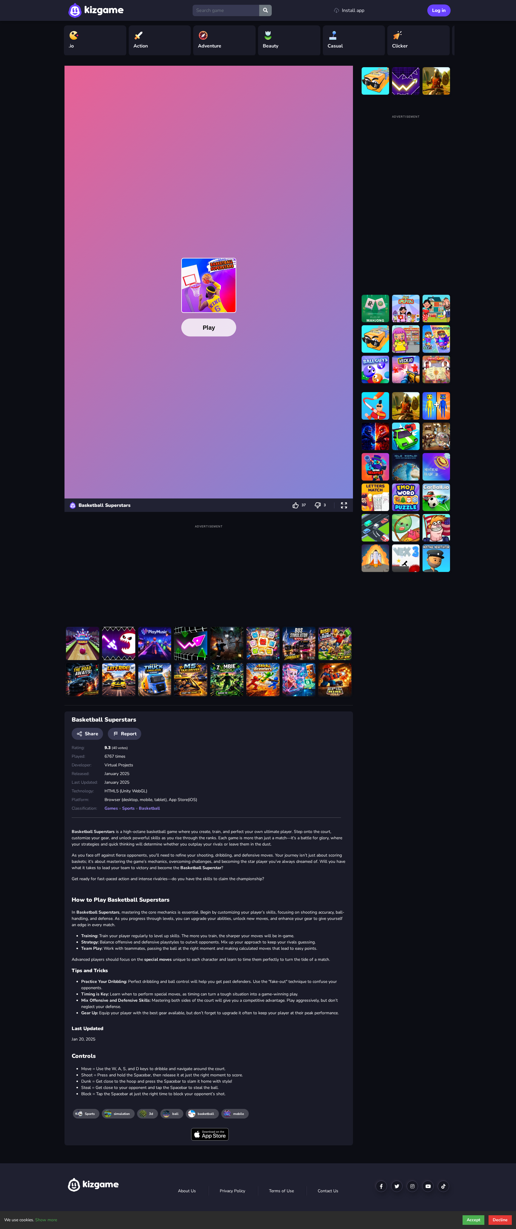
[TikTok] (443, 1186)
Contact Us (328, 1191)
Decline (500, 1220)
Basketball (149, 808)
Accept (473, 1220)
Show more (46, 1220)
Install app (353, 10)
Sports (128, 808)
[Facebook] (381, 1186)
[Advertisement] (208, 571)
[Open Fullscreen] (344, 505)
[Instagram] (412, 1186)
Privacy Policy (232, 1191)
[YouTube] (428, 1186)
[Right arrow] (447, 40)
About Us (187, 1191)
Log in (439, 10)
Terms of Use (281, 1191)
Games (111, 808)
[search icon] (265, 10)
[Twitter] (397, 1186)
